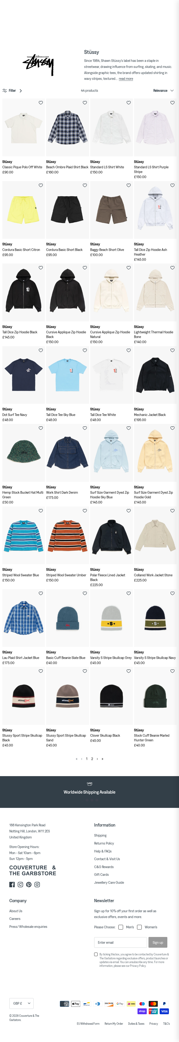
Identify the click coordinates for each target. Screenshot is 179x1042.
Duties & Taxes (136, 1023)
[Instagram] (20, 884)
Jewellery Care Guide (109, 882)
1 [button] (82, 800)
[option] (89, 788)
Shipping (100, 835)
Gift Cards (101, 874)
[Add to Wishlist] (41, 103)
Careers (15, 918)
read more (126, 78)
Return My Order (114, 1023)
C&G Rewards (104, 867)
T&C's (166, 1023)
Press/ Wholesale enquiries (28, 926)
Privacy (153, 1023)
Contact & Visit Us (107, 859)
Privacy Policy (138, 965)
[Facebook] (12, 884)
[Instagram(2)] (37, 884)
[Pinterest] (28, 884)
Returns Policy (104, 843)
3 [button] (91, 800)
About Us (15, 911)
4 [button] (96, 800)
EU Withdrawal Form (88, 1023)
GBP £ (17, 1003)
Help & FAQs (103, 851)
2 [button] (87, 800)
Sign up (158, 942)
